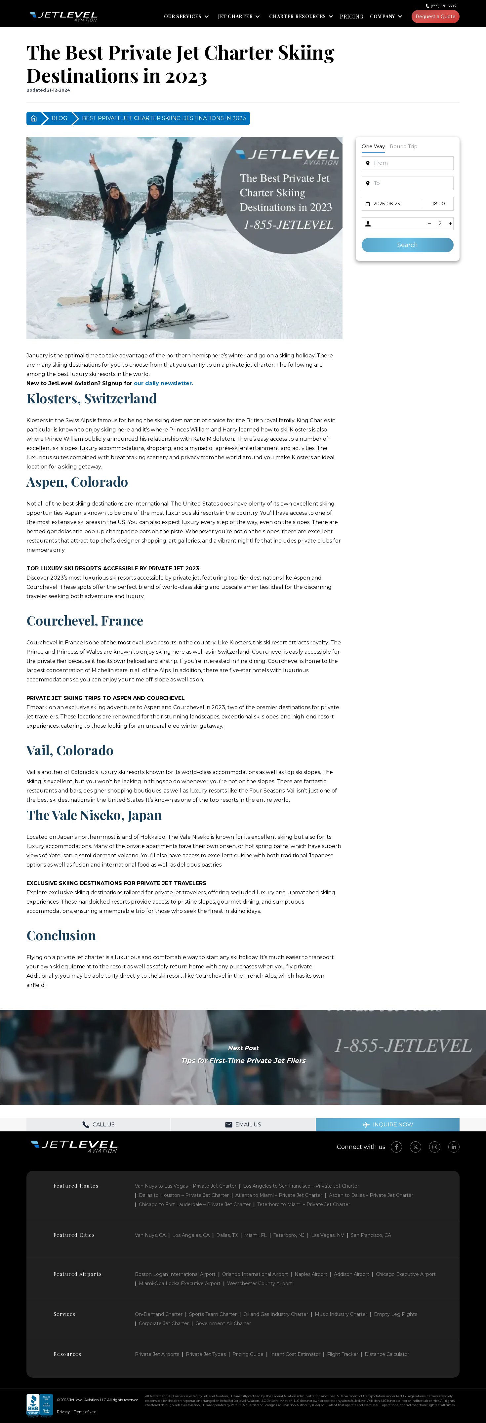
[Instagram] (434, 1147)
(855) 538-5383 (443, 6)
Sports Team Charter (213, 1314)
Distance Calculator (387, 1354)
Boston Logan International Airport (175, 1274)
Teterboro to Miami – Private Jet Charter (303, 1204)
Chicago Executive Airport (406, 1274)
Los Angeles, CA (191, 1235)
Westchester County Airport (259, 1283)
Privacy (63, 1411)
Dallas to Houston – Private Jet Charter (184, 1195)
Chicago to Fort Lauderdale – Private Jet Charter (195, 1204)
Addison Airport (351, 1274)
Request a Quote (436, 17)
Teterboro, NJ (288, 1235)
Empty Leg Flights (395, 1314)
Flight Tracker (342, 1354)
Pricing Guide (247, 1354)
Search (407, 245)
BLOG (59, 118)
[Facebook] (396, 1147)
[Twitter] (415, 1147)
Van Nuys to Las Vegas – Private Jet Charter (185, 1186)
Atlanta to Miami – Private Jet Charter (278, 1195)
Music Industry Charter (341, 1314)
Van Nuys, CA (150, 1235)
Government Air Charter (223, 1323)
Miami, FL (255, 1235)
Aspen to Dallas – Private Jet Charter (371, 1195)
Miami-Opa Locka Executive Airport (180, 1283)
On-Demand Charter (158, 1314)
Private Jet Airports (157, 1354)
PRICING (351, 16)
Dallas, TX (227, 1235)
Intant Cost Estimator (295, 1354)
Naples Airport (311, 1274)
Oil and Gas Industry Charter (275, 1314)
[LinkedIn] (454, 1147)
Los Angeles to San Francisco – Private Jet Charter (301, 1186)
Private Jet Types (206, 1354)
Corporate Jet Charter (164, 1323)
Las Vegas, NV (327, 1235)
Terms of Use (85, 1411)
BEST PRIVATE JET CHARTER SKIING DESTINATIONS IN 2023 (164, 118)
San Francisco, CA (371, 1235)
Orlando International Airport (255, 1274)
